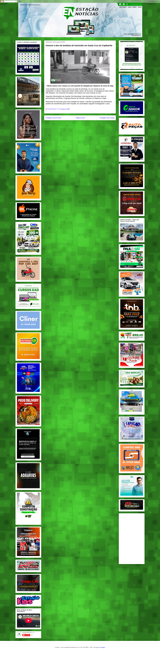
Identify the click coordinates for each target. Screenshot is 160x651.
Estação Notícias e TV (53, 109)
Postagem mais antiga (107, 118)
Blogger (103, 647)
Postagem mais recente (53, 118)
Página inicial (80, 118)
